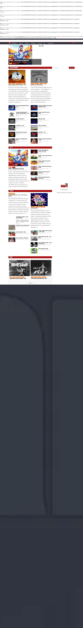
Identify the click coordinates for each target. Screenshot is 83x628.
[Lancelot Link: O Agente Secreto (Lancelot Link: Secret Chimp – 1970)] (11, 114)
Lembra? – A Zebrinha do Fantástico (22, 220)
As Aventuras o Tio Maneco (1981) (36, 84)
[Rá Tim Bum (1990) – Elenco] (11, 234)
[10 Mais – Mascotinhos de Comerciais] (25, 55)
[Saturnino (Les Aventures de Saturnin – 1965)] (34, 141)
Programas (14, 43)
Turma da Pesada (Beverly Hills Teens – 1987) (23, 106)
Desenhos (19, 277)
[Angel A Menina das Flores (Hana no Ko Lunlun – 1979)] (40, 268)
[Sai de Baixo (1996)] (34, 121)
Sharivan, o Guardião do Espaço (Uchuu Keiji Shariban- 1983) (45, 106)
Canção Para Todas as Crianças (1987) (22, 225)
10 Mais (10, 63)
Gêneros (21, 43)
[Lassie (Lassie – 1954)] (11, 127)
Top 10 (11, 147)
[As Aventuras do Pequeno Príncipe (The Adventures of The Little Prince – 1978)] (19, 268)
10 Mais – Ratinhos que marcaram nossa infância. (44, 161)
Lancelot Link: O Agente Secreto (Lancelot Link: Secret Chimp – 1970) (22, 113)
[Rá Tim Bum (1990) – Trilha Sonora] (11, 240)
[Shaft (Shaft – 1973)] (34, 134)
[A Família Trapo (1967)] (11, 121)
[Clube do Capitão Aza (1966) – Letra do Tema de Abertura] (34, 244)
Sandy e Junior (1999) (42, 125)
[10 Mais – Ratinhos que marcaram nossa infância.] (34, 162)
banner (14, 63)
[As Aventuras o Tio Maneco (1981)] (41, 76)
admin (20, 62)
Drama (23, 277)
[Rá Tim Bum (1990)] (41, 199)
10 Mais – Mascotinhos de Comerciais (19, 60)
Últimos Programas (14, 67)
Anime (11, 277)
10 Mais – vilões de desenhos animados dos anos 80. (43, 151)
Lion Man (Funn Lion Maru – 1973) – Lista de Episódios (22, 217)
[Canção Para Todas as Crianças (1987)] (11, 227)
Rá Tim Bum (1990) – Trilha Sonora (22, 238)
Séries (24, 83)
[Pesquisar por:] (61, 67)
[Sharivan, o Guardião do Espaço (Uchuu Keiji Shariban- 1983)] (34, 107)
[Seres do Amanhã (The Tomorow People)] (34, 114)
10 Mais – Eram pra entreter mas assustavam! (44, 172)
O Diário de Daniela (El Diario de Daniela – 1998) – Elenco (45, 231)
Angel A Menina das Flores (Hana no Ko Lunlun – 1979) (40, 278)
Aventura (13, 83)
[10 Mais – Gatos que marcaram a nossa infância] (34, 157)
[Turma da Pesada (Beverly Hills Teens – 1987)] (11, 107)
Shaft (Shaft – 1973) (42, 132)
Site (44, 43)
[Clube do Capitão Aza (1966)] (34, 250)
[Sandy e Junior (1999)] (34, 127)
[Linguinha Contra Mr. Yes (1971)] (11, 134)
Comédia (37, 83)
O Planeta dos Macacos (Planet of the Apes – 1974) (17, 84)
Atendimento (50, 43)
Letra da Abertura (12, 193)
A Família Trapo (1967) (20, 118)
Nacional (41, 83)
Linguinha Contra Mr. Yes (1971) (21, 132)
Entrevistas (33, 43)
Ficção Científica (19, 83)
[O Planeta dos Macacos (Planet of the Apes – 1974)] (19, 76)
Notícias (40, 43)
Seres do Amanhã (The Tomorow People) (44, 113)
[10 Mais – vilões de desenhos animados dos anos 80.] (34, 152)
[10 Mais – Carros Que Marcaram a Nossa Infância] (34, 179)
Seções (26, 43)
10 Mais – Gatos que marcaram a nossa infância (45, 156)
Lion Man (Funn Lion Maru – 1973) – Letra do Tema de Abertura (17, 195)
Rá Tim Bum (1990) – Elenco (21, 232)
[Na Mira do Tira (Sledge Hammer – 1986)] (11, 141)
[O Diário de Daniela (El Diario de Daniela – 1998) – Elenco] (34, 232)
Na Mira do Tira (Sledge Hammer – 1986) (22, 139)
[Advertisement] (62, 81)
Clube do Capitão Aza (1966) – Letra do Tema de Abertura (45, 243)
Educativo (33, 206)
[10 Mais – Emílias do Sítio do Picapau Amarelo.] (34, 168)
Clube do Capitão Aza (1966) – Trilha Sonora (44, 237)
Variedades (43, 206)
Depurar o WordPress (62, 36)
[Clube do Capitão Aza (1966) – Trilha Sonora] (34, 238)
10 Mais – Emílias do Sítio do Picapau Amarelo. (44, 167)
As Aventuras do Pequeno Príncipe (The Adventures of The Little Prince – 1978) (18, 279)
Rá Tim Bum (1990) (34, 208)
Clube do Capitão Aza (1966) (43, 248)
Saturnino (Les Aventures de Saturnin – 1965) (44, 139)
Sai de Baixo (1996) (41, 118)
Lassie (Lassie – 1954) (20, 125)
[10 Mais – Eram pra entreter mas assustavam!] (34, 173)
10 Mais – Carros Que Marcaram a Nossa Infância (44, 178)
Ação (10, 83)
